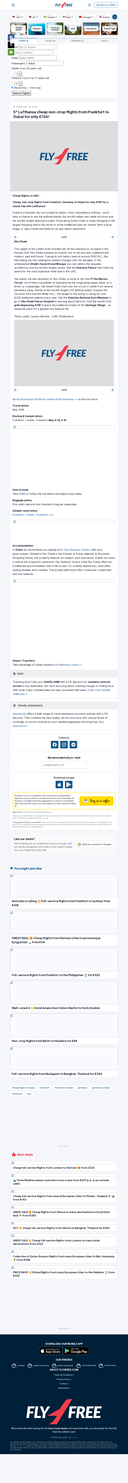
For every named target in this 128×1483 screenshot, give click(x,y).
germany (82, 1087)
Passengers (18, 63)
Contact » (64, 1383)
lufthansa (17, 1094)
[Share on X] (11, 45)
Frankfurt (44, 1087)
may (29, 1094)
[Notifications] (89, 5)
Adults (15, 68)
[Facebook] (54, 744)
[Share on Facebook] (11, 37)
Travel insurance (29, 705)
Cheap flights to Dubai (23, 1087)
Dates (14, 57)
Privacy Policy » (64, 1379)
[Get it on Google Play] (68, 784)
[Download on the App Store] (59, 784)
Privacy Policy (21, 1446)
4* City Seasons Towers (75, 549)
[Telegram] (73, 744)
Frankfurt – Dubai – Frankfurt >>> (33, 514)
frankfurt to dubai (63, 1087)
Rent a (103, 41)
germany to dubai (101, 1087)
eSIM (20, 673)
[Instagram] (64, 744)
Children (16, 78)
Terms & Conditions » (64, 1375)
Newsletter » (64, 1388)
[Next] (114, 16)
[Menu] (13, 5)
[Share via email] (11, 52)
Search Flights (21, 93)
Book (22, 41)
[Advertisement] (64, 1122)
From (14, 47)
